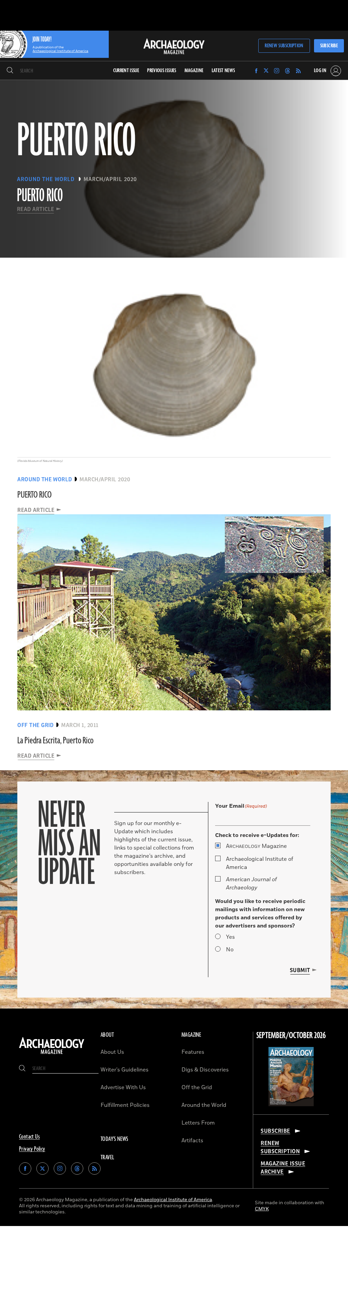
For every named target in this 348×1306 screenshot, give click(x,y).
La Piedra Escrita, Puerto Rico (55, 741)
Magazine (256, 846)
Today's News (114, 1139)
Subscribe (329, 45)
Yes (230, 937)
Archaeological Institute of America (259, 863)
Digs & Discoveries (205, 1070)
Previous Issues (161, 70)
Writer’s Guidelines (125, 1070)
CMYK (262, 1209)
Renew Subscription (284, 45)
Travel (107, 1158)
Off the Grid (196, 1087)
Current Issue (126, 70)
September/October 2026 (291, 1036)
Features (192, 1052)
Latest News (223, 70)
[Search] (10, 71)
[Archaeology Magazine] (51, 1054)
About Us (112, 1052)
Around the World (203, 1105)
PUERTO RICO (34, 495)
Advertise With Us (123, 1087)
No (229, 949)
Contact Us (29, 1137)
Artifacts (192, 1140)
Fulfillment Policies (125, 1105)
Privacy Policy (32, 1149)
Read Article (35, 209)
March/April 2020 (110, 179)
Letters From (198, 1123)
